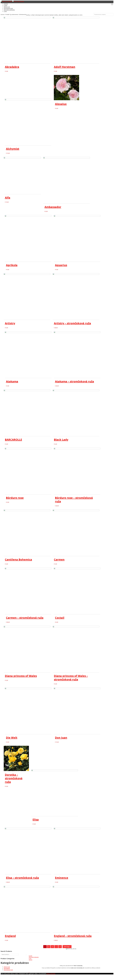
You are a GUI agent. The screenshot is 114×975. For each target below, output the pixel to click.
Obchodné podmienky (9, 10)
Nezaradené (7, 968)
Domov (2, 14)
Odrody (30, 959)
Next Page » (67, 946)
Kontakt (30, 956)
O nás (5, 11)
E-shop (5, 5)
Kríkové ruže (7, 7)
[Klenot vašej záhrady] (6, 1)
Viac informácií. (51, 973)
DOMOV (6, 4)
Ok (47, 973)
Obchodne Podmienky (34, 957)
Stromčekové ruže (8, 8)
